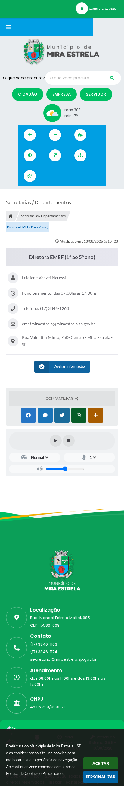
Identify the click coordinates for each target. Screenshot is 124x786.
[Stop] (69, 441)
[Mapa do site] (80, 155)
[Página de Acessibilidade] (30, 176)
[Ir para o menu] (62, 176)
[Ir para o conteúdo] (49, 176)
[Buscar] (112, 78)
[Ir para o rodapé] (89, 176)
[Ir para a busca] (76, 176)
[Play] (56, 441)
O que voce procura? (24, 78)
